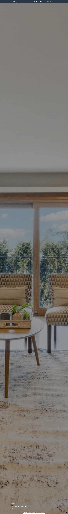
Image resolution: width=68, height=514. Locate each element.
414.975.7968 (53, 1)
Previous (12, 257)
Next (56, 257)
